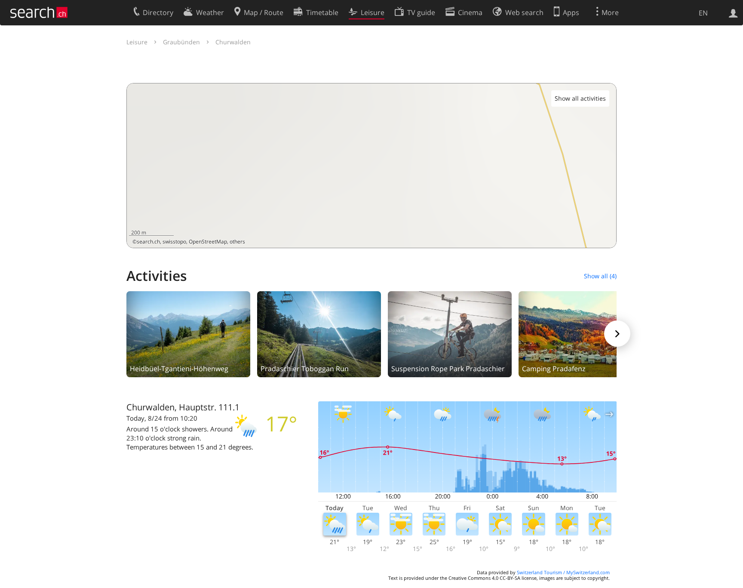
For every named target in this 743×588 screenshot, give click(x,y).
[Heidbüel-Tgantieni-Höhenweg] (188, 333)
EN (703, 13)
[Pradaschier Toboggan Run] (319, 333)
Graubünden (181, 42)
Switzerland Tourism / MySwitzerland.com (563, 572)
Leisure (136, 42)
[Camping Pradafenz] (580, 333)
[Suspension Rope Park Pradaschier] (450, 333)
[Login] (733, 12)
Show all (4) (600, 276)
